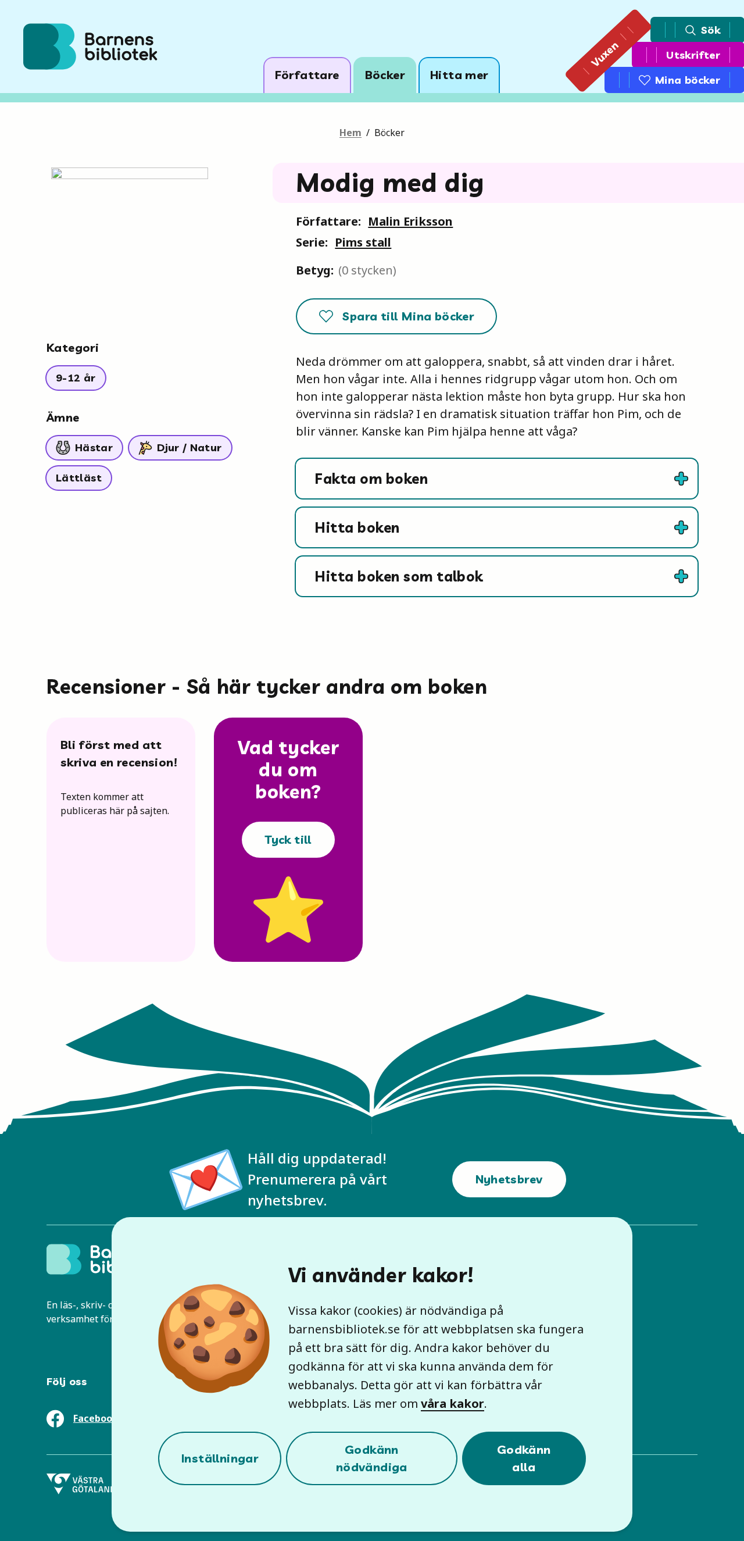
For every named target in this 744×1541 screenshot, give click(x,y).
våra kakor (452, 1403)
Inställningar (219, 1458)
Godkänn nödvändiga (371, 1458)
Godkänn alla (524, 1458)
